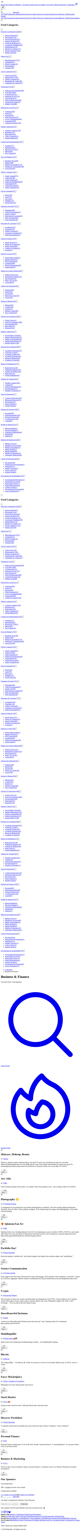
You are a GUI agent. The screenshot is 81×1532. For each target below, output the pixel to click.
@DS (5, 1441)
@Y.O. (5, 1463)
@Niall (5, 1318)
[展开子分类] (21, 32)
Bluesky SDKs (64, 14)
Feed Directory (27, 14)
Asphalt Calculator (65, 1520)
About (27, 1514)
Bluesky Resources (52, 1518)
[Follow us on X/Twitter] (7, 1512)
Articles (46, 14)
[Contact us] (4, 1512)
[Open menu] (2, 20)
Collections (18, 14)
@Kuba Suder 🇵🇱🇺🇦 (10, 1338)
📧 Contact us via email (9, 1495)
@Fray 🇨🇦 (6, 1402)
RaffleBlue (14, 1520)
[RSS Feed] (2, 1512)
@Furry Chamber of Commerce (13, 1381)
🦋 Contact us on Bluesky (25, 1495)
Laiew (30, 1520)
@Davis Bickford (9, 1253)
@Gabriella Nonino (9, 1204)
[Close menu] (2, 29)
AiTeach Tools (23, 1520)
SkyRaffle (62, 1518)
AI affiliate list (36, 1520)
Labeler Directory (37, 14)
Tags (62, 1516)
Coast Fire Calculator (52, 1520)
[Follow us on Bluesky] (9, 1512)
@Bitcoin (6, 1359)
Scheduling (30, 1516)
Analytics (37, 1516)
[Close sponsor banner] (3, 7)
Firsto (43, 1520)
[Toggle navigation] (2, 10)
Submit (77, 18)
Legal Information (35, 1514)
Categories (10, 14)
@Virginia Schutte (9, 1273)
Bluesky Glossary (30, 1518)
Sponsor (72, 14)
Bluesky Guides (18, 1518)
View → (4, 1172)
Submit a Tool (14, 1514)
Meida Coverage (70, 1518)
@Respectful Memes (10, 1295)
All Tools (4, 14)
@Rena (5, 1159)
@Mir (5, 1183)
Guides (51, 14)
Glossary (56, 14)
